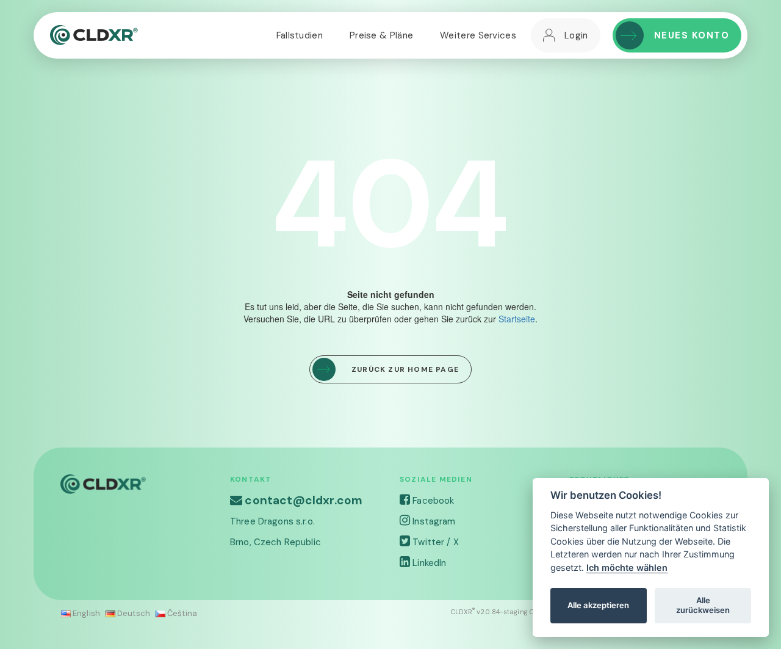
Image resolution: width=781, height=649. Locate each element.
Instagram (432, 521)
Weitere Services (478, 35)
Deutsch (132, 613)
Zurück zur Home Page (405, 369)
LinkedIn (428, 563)
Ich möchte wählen (627, 567)
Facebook (432, 501)
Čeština (181, 613)
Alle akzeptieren (598, 605)
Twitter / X (434, 542)
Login (576, 35)
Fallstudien (299, 35)
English (85, 613)
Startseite (516, 319)
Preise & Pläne (381, 35)
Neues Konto (692, 35)
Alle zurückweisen (703, 605)
